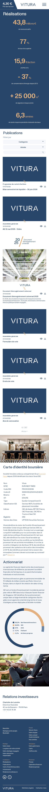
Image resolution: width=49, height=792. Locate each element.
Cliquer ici (11, 555)
